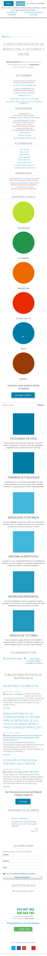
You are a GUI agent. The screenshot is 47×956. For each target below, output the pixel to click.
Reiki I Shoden (24, 149)
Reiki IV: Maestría (24, 157)
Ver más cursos (23, 395)
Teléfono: (6, 861)
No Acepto (20, 4)
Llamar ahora (24, 929)
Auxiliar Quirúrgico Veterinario (24, 93)
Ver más (23, 801)
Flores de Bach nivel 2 (24, 162)
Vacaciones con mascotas (20, 686)
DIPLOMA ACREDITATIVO (23, 556)
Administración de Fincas (24, 187)
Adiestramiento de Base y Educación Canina (24, 99)
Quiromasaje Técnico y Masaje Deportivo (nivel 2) (24, 117)
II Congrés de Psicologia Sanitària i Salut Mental (20, 761)
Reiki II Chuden (24, 152)
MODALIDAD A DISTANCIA (23, 517)
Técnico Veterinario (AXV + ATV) (25, 88)
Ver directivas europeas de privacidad (33, 13)
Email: (5, 867)
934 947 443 (25, 909)
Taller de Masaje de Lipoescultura (24, 138)
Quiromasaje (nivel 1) (24, 113)
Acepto (8, 4)
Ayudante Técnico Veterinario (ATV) (24, 85)
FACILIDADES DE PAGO (23, 438)
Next (41, 37)
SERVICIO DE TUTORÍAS (23, 635)
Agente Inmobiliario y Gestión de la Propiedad (24, 178)
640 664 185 (25, 913)
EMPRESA (23, 379)
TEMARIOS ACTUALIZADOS (23, 477)
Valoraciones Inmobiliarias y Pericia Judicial (24, 183)
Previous (5, 37)
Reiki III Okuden (24, 154)
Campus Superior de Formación (26, 942)
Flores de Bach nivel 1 (24, 160)
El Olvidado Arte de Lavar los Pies (24, 168)
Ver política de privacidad (12, 13)
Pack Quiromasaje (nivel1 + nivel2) (25, 120)
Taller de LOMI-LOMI (24, 135)
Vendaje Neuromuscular (24, 128)
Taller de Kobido (24, 133)
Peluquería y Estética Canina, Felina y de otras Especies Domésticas (25, 102)
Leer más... (7, 708)
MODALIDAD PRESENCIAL (23, 596)
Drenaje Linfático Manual (24, 124)
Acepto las (20, 873)
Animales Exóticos (24, 95)
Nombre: (6, 854)
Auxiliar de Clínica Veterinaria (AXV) (24, 81)
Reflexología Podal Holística (24, 165)
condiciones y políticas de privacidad (23, 874)
